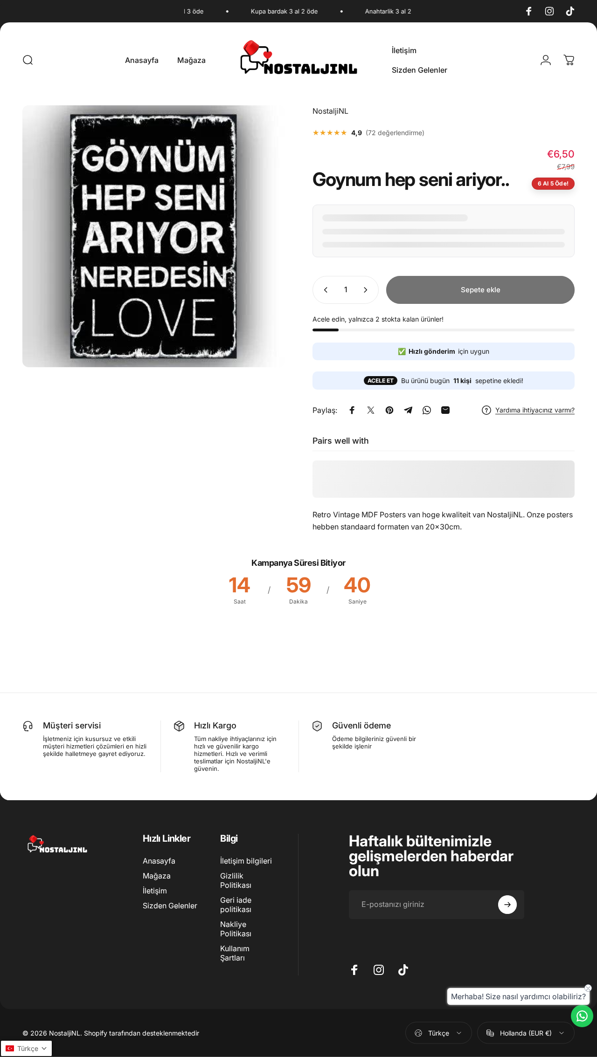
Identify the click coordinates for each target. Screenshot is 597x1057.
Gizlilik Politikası (235, 880)
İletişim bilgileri (246, 860)
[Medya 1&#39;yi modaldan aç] (153, 236)
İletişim (155, 890)
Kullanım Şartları (235, 953)
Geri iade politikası (235, 904)
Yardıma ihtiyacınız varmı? (535, 410)
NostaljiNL (330, 111)
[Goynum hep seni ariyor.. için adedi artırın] (367, 289)
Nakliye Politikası (235, 929)
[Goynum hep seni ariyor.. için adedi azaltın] (323, 289)
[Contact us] (582, 1016)
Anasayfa (159, 860)
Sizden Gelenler (170, 905)
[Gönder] (507, 904)
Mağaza (157, 875)
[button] (26, 1048)
